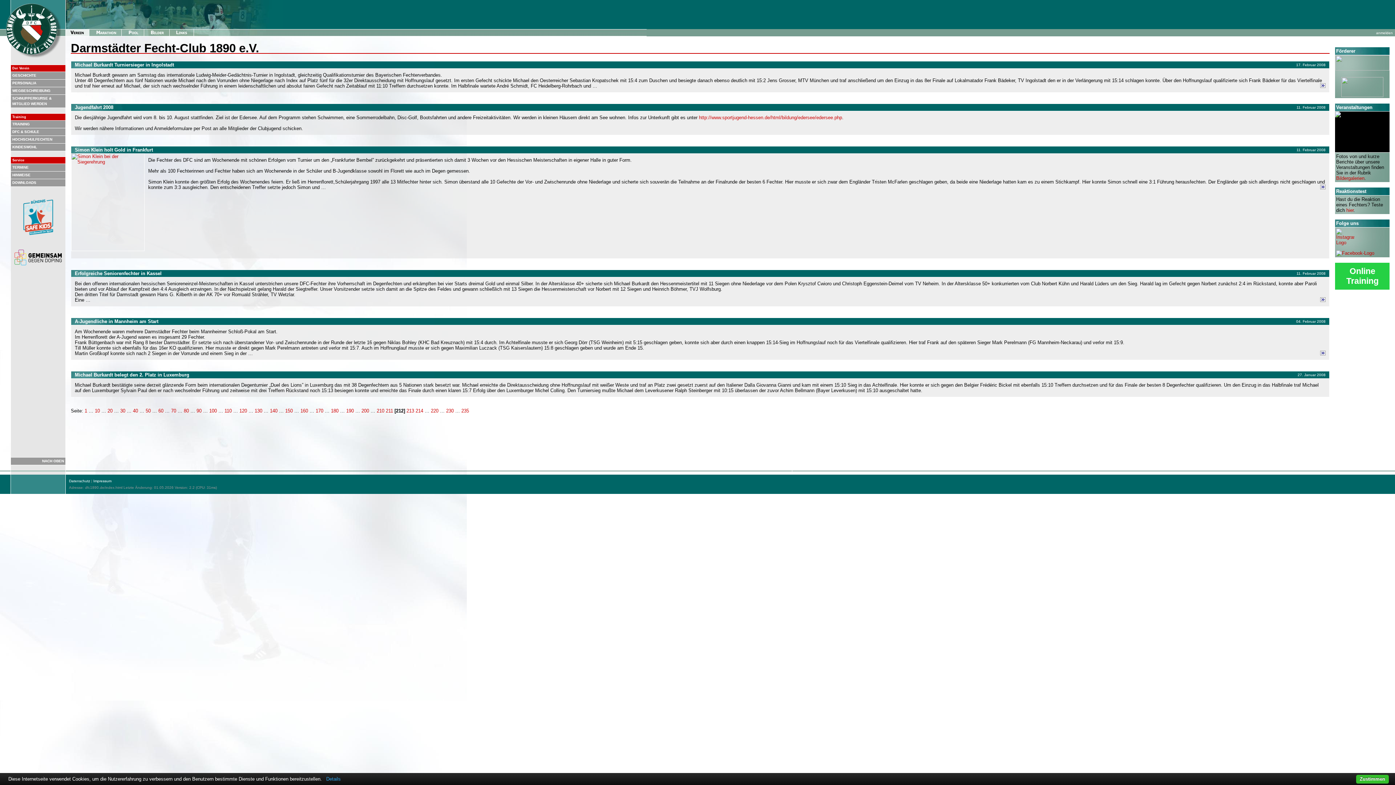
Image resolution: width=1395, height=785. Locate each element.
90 (199, 411)
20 (110, 411)
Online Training (1362, 276)
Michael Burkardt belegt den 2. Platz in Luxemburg (132, 375)
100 (213, 411)
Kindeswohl (24, 147)
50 (148, 411)
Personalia (24, 83)
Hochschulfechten (32, 139)
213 (410, 411)
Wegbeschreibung (31, 91)
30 (122, 411)
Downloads (24, 183)
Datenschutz (79, 481)
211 (389, 411)
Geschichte (24, 75)
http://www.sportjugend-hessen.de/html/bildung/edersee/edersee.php (770, 117)
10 (97, 411)
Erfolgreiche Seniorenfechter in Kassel (118, 273)
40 (135, 411)
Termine (20, 167)
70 (173, 411)
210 (380, 411)
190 (350, 411)
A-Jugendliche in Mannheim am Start (116, 321)
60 (160, 411)
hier (1350, 210)
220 (434, 411)
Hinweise (21, 175)
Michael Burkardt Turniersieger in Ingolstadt (124, 65)
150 (289, 411)
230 (450, 411)
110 (228, 411)
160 (304, 411)
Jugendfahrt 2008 (94, 107)
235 (465, 411)
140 (274, 411)
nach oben (53, 461)
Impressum (102, 481)
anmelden (1384, 33)
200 (365, 411)
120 (243, 411)
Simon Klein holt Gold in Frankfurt (114, 150)
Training (21, 124)
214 (419, 411)
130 (258, 411)
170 (319, 411)
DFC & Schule (25, 132)
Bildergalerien (1350, 178)
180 (335, 411)
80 (186, 411)
